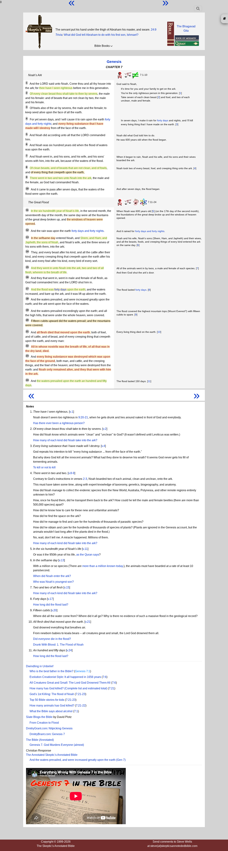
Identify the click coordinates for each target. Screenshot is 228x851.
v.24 (69, 650)
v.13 (61, 560)
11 (149, 381)
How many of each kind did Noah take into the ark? (65, 440)
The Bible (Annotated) (40, 739)
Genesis (114, 61)
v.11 (85, 548)
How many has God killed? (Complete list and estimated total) (68, 688)
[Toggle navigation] (198, 8)
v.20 (54, 610)
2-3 (85, 478)
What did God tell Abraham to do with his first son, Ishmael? (101, 34)
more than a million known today (102, 566)
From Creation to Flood (44, 722)
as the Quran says (87, 554)
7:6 (105, 676)
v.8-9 (71, 473)
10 (159, 331)
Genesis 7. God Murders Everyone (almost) (57, 744)
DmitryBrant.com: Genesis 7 (47, 734)
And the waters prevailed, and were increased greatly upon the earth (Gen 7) (78, 759)
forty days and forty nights (88, 230)
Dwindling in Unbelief (39, 666)
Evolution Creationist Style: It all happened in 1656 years (65, 676)
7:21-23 (80, 694)
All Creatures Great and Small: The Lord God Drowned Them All (70, 682)
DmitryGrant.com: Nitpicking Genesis (49, 728)
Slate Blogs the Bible (39, 716)
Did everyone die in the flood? (52, 638)
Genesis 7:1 (82, 671)
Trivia (58, 34)
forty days (162, 120)
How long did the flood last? (50, 604)
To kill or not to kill (44, 467)
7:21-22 (81, 705)
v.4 (103, 445)
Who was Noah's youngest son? (53, 581)
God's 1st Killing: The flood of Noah (52, 694)
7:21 (111, 688)
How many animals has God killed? (52, 705)
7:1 (76, 711)
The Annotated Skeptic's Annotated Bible (51, 754)
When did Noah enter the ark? (52, 576)
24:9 (153, 29)
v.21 (87, 621)
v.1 (71, 411)
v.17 (50, 598)
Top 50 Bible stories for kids (47, 699)
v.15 (66, 587)
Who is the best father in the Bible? (51, 671)
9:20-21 (83, 417)
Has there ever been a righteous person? (59, 423)
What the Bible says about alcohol (51, 711)
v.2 (105, 428)
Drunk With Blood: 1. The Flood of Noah (58, 644)
